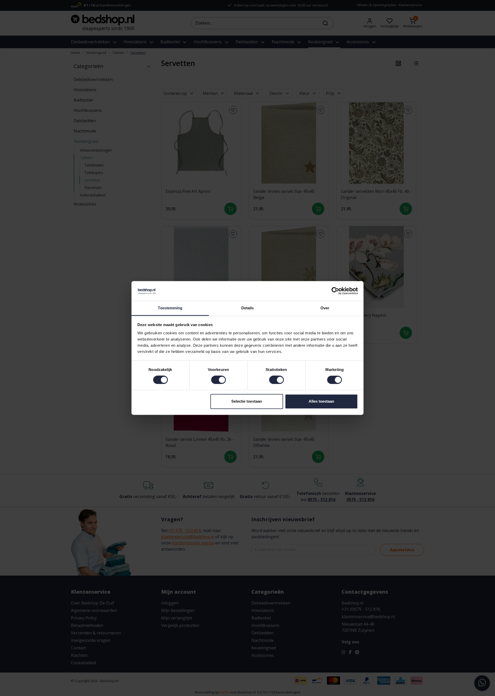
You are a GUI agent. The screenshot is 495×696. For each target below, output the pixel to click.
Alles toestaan (321, 401)
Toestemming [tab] (170, 308)
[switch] (218, 380)
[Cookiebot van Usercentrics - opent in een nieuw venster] (335, 291)
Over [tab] (324, 308)
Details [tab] (247, 308)
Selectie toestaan (246, 401)
